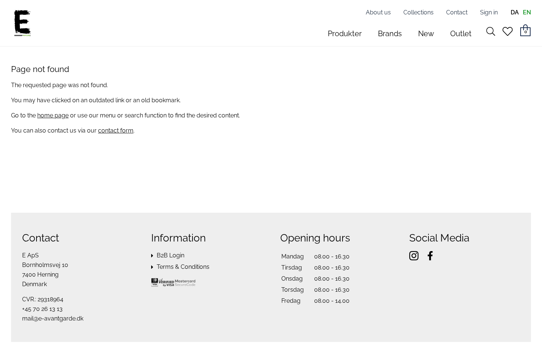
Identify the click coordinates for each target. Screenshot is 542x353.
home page (53, 115)
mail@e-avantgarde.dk (52, 318)
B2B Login (170, 255)
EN (527, 12)
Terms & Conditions (183, 266)
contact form (115, 130)
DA (515, 12)
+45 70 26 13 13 (42, 308)
